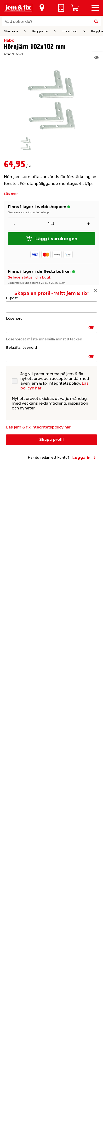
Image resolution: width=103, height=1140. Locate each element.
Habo (9, 40)
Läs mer (11, 194)
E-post (12, 298)
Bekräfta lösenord (21, 347)
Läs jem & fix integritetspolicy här (38, 427)
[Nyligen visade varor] (97, 57)
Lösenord (14, 318)
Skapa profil (51, 439)
